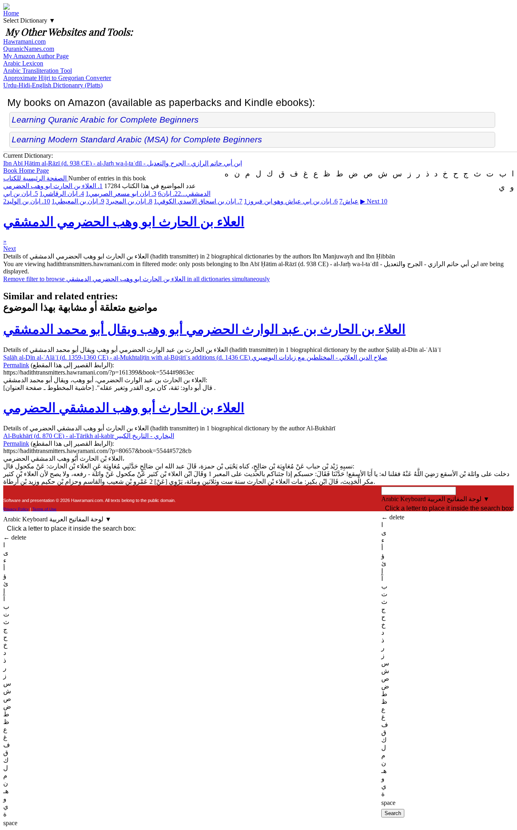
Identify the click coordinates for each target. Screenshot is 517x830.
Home (11, 13)
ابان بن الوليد (26, 201)
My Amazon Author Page (36, 56)
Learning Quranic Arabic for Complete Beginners (105, 119)
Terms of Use (44, 509)
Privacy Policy (16, 509)
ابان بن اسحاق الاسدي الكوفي (198, 201)
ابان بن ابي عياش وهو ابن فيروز (291, 201)
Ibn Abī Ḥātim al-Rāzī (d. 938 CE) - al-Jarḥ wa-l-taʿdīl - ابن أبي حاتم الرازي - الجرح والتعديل (122, 163)
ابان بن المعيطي (78, 201)
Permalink (16, 365)
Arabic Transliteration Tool (37, 70)
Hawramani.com (24, 41)
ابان (169, 193)
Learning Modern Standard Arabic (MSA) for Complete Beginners (137, 139)
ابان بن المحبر (129, 201)
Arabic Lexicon (23, 63)
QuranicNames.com (28, 48)
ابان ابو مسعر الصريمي (121, 193)
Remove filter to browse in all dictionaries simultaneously (136, 278)
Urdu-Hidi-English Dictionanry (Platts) (53, 85)
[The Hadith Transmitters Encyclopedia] (6, 7)
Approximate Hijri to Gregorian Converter (57, 77)
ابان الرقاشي (62, 193)
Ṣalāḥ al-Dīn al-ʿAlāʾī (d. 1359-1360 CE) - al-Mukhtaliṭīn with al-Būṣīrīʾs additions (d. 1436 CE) (195, 357)
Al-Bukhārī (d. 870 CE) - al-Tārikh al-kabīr (88, 435)
